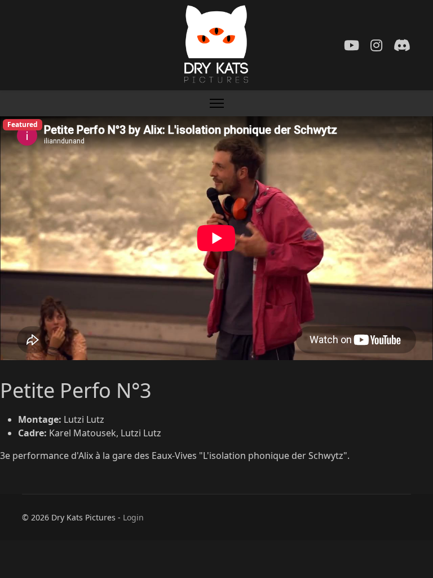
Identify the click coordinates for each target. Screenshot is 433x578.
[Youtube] (351, 45)
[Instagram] (376, 45)
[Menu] (217, 103)
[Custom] (402, 45)
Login (133, 517)
